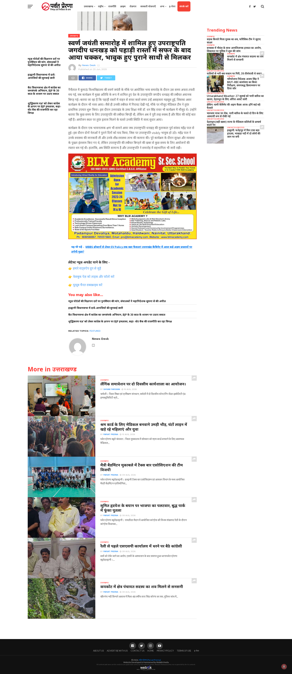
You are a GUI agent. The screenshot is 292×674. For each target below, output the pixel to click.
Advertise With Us (117, 650)
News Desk (89, 65)
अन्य (162, 6)
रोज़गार (133, 6)
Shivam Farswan (111, 389)
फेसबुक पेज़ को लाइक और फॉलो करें (93, 276)
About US (98, 650)
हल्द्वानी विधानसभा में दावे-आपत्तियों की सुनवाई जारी (41, 76)
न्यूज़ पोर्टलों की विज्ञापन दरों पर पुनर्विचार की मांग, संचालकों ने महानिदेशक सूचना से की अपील (44, 62)
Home (150, 650)
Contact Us (137, 650)
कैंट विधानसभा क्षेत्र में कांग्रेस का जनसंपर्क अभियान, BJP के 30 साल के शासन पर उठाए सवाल (44, 90)
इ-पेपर (172, 6)
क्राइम (123, 6)
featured (95, 331)
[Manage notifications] (284, 666)
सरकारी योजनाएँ (148, 6)
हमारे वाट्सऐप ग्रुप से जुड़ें (87, 268)
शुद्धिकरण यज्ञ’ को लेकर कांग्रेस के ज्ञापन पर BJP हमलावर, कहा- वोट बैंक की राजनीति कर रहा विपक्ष (44, 108)
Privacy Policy (165, 650)
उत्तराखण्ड (88, 6)
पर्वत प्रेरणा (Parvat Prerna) (150, 660)
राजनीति (112, 6)
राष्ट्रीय (100, 6)
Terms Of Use (184, 650)
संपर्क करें (183, 6)
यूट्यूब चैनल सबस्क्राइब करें (87, 285)
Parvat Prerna (110, 434)
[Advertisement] (235, 172)
